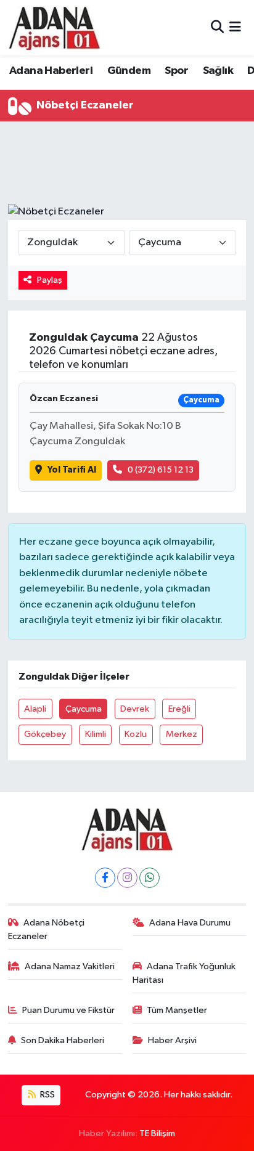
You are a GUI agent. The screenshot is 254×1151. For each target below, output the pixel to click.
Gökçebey (45, 734)
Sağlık (218, 70)
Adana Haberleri (50, 70)
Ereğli (179, 709)
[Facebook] (105, 878)
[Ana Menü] (235, 27)
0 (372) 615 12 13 (161, 469)
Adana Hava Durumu (190, 922)
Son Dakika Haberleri (62, 1040)
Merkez (181, 734)
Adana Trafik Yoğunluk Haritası (184, 973)
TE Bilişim (157, 1133)
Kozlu (136, 734)
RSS (46, 1094)
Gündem (128, 70)
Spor (176, 70)
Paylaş (49, 280)
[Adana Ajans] (54, 27)
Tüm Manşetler (177, 1010)
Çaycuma (83, 709)
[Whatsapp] (149, 878)
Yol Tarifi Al (71, 469)
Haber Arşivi (172, 1040)
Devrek (134, 709)
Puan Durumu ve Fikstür (68, 1010)
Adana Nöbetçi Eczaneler (46, 929)
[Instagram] (127, 878)
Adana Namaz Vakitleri (70, 966)
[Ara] (217, 27)
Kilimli (95, 734)
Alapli (35, 709)
